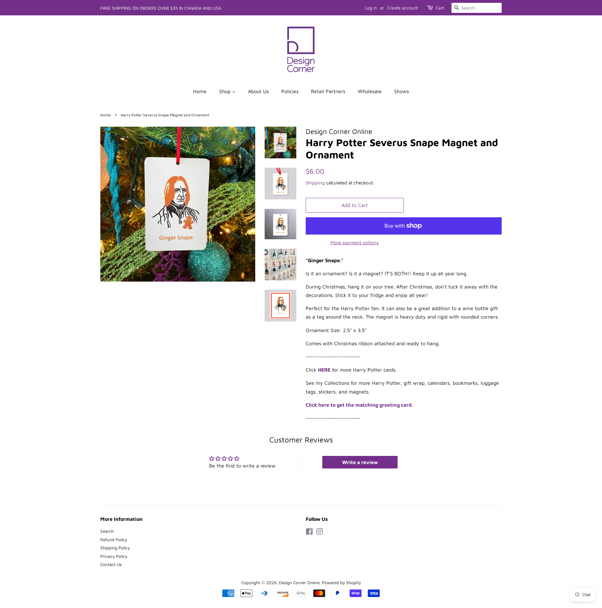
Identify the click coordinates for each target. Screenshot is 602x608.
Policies (289, 91)
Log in (371, 7)
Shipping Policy (115, 547)
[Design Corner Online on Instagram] (319, 532)
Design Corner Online (299, 582)
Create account (402, 7)
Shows (401, 91)
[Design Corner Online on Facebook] (309, 532)
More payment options (354, 242)
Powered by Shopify (341, 582)
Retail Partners (328, 91)
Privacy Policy (113, 556)
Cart (440, 7)
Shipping (315, 182)
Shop (225, 91)
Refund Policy (113, 539)
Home (200, 91)
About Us (258, 91)
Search (107, 531)
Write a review (360, 462)
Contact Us (111, 564)
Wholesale (370, 91)
